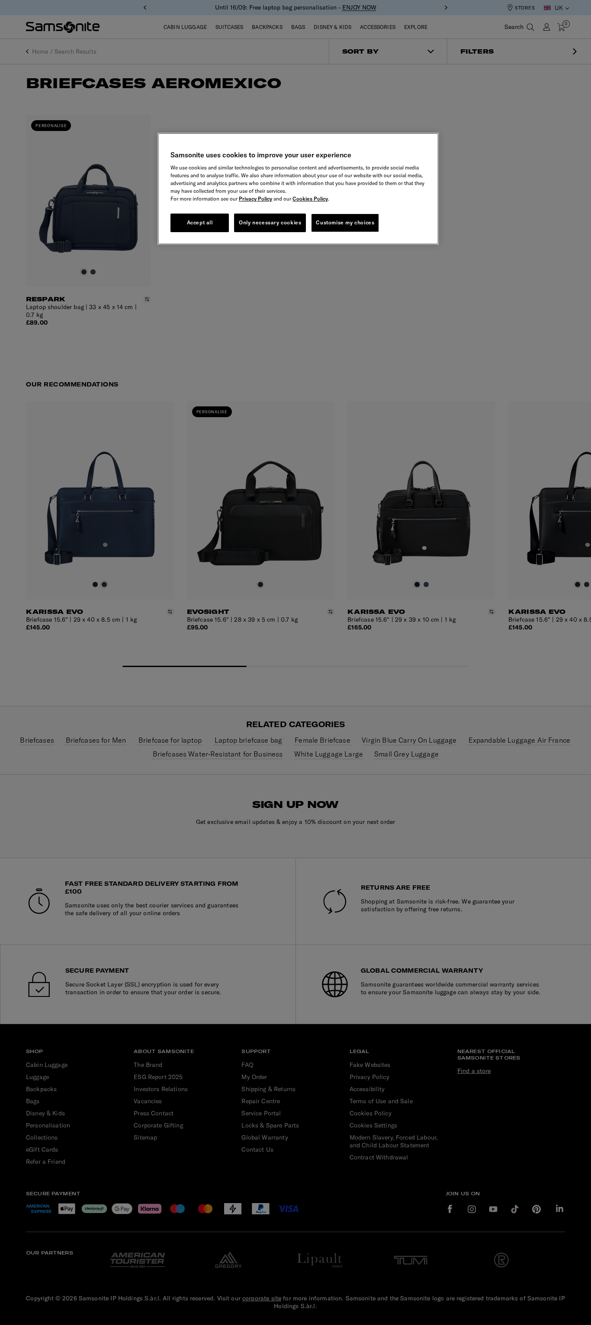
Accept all (200, 222)
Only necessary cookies (270, 222)
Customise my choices (345, 222)
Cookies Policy (310, 198)
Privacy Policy (255, 198)
